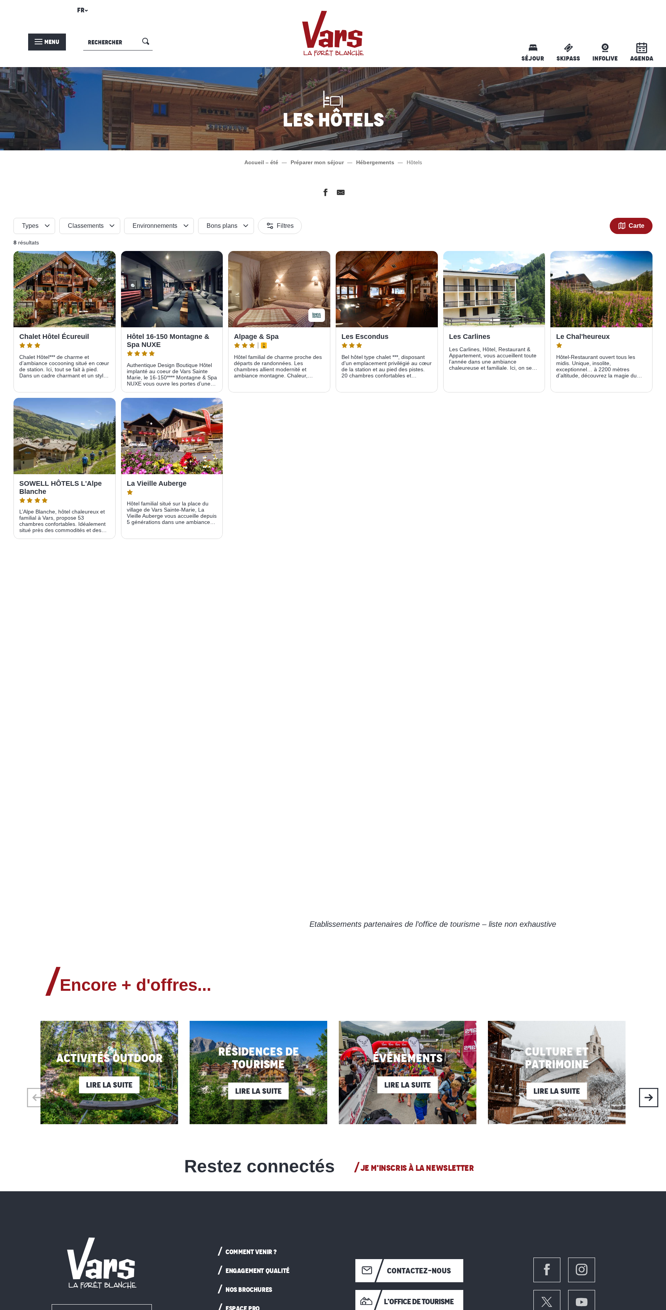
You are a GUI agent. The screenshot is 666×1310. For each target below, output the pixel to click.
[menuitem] (333, 33)
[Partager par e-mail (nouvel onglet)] (341, 193)
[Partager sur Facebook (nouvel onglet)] (325, 193)
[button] (81, 12)
